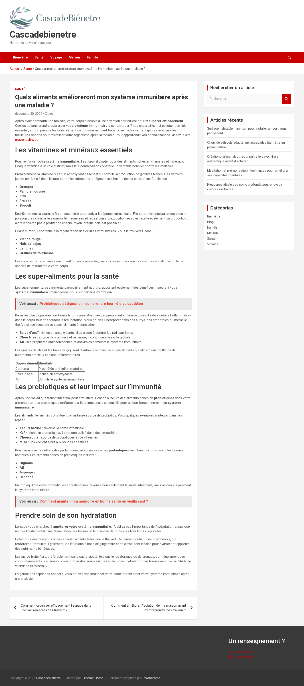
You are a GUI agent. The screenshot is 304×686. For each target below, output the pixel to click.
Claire (49, 113)
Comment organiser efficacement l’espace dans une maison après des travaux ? (56, 608)
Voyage (56, 57)
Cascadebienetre (43, 34)
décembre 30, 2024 (28, 113)
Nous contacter (239, 652)
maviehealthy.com (28, 140)
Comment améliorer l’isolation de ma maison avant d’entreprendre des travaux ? (148, 608)
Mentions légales (240, 657)
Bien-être (20, 57)
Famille (92, 57)
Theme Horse (93, 678)
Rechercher (286, 99)
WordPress (152, 678)
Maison (74, 57)
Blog (210, 222)
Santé (39, 57)
